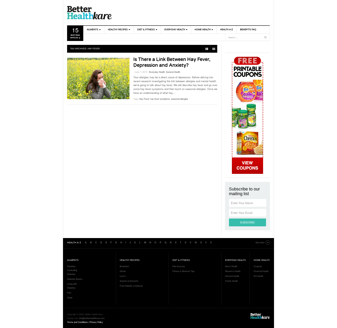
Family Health (231, 280)
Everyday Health (174, 29)
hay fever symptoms (160, 98)
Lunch (123, 275)
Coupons (258, 266)
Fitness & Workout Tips (183, 271)
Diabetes (71, 266)
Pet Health (258, 275)
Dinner (123, 271)
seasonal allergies (179, 98)
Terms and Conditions (77, 322)
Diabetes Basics (74, 278)
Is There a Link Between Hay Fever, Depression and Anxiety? (171, 62)
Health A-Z (226, 29)
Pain (69, 292)
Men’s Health (231, 266)
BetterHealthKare (89, 12)
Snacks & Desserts (129, 280)
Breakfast (124, 266)
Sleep (69, 297)
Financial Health (261, 271)
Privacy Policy (96, 322)
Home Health (203, 29)
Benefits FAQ (248, 29)
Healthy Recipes (118, 29)
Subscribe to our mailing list (244, 191)
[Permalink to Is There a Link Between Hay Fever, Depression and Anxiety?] (98, 78)
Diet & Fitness (146, 29)
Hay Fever (144, 98)
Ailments (92, 29)
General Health (173, 71)
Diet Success (178, 266)
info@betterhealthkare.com (92, 318)
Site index (260, 242)
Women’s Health (232, 271)
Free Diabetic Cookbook (131, 285)
